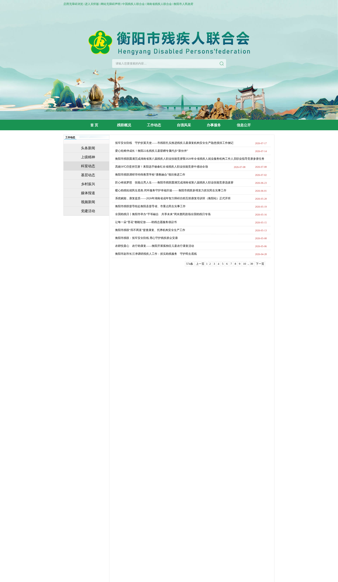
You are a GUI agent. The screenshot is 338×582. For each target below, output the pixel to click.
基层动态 (88, 175)
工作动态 (154, 125)
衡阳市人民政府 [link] (183, 3)
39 (251, 263)
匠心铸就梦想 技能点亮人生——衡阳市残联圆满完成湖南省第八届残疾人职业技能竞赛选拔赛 (174, 182)
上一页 (200, 263)
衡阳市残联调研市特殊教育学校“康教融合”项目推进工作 (150, 174)
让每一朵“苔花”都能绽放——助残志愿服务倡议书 (146, 222)
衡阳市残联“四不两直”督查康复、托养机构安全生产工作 (150, 230)
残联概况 (124, 125)
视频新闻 (88, 202)
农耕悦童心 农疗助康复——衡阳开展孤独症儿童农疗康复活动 (154, 245)
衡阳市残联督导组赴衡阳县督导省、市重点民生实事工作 (150, 206)
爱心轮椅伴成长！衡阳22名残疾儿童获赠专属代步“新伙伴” (151, 150)
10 (244, 263)
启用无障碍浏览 (73, 3)
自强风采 (184, 125)
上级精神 (88, 157)
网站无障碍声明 (110, 3)
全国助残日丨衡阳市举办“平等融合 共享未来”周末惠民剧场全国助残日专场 (163, 214)
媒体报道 (88, 193)
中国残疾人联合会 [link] (133, 3)
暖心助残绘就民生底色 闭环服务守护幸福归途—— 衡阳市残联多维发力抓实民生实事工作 (170, 190)
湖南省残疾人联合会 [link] (159, 3)
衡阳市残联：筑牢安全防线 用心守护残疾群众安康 (146, 237)
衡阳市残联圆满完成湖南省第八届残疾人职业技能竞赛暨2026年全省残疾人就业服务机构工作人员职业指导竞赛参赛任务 (189, 158)
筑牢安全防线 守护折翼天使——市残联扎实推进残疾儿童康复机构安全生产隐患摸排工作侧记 (174, 142)
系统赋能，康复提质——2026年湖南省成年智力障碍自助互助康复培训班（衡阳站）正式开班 (173, 198)
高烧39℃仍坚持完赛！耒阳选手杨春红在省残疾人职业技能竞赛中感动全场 (161, 166)
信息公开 (244, 125)
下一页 (260, 263)
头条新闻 (88, 148)
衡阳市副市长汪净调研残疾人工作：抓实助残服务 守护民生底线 (156, 253)
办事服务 (214, 125)
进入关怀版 (92, 3)
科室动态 (88, 166)
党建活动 (88, 211)
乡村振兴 (88, 184)
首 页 (94, 125)
